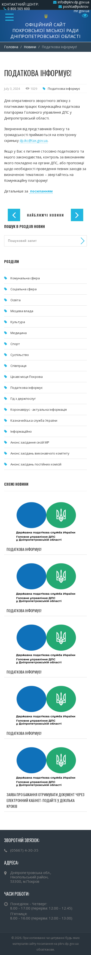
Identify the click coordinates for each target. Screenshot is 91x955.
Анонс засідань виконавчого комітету (39, 453)
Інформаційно (21, 431)
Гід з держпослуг (23, 398)
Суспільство (19, 355)
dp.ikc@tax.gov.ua (34, 140)
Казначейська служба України (33, 420)
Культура (17, 322)
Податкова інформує (64, 88)
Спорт (15, 344)
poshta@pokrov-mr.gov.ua (76, 8)
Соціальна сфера (23, 289)
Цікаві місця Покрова (26, 376)
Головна (11, 47)
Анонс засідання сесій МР (29, 442)
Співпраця (18, 366)
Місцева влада (21, 311)
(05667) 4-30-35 (24, 850)
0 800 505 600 (19, 8)
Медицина (18, 333)
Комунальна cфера (25, 278)
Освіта (15, 300)
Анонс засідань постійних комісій (35, 464)
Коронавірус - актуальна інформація (38, 409)
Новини (30, 47)
